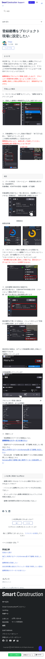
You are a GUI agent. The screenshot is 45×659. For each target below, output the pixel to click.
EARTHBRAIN (7, 630)
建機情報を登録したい (10, 563)
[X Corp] (6, 511)
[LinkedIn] (9, 511)
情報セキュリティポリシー (11, 637)
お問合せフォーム (28, 654)
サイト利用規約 (17, 622)
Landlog (5, 610)
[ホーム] (22, 594)
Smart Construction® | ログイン (14, 607)
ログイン (31, 2)
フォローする (8, 48)
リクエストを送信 (31, 533)
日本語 (39, 654)
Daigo (10, 42)
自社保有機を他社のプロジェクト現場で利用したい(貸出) (22, 566)
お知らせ (5, 619)
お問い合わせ (16, 618)
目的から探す (7, 552)
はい (17, 523)
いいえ (28, 523)
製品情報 (5, 622)
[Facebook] (3, 511)
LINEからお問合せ (15, 655)
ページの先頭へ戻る (9, 543)
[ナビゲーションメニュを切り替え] (37, 2)
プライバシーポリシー (10, 634)
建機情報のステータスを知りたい (14, 570)
